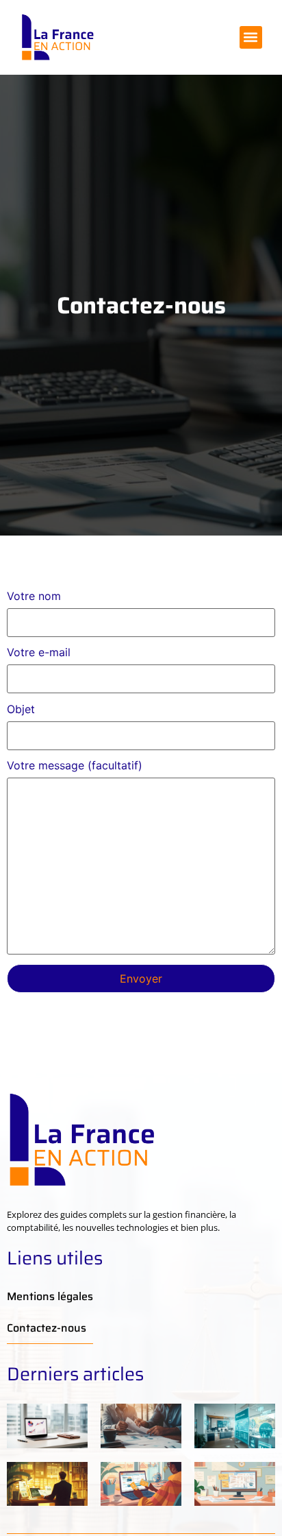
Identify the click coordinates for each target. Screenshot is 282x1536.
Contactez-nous (46, 1327)
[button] (251, 37)
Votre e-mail (38, 653)
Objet (21, 710)
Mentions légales (50, 1296)
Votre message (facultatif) (74, 766)
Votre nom (34, 596)
